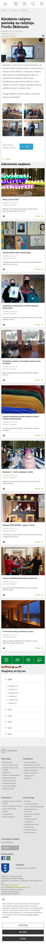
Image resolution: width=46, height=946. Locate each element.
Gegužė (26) (13, 689)
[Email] (8, 858)
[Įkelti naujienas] (16, 4)
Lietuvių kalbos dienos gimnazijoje (16, 253)
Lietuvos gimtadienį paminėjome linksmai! (19, 578)
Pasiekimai (6, 772)
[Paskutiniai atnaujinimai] (24, 4)
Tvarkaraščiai (11, 751)
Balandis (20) (14, 693)
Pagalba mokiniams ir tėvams (34, 768)
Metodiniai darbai (8, 789)
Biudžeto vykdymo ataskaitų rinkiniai (12, 802)
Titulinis (4, 10)
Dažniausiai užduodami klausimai (32, 815)
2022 (10, 728)
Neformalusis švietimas (32, 765)
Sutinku (23, 939)
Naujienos (14, 10)
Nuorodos (27, 801)
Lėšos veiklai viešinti (9, 809)
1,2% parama (28, 822)
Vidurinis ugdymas (30, 762)
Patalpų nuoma (29, 776)
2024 (10, 716)
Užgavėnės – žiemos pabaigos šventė (17, 472)
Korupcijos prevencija (31, 824)
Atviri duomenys (29, 832)
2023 (10, 722)
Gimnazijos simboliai (9, 786)
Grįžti (8, 159)
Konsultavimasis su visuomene (31, 810)
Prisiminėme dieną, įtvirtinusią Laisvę (17, 631)
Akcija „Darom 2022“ (10, 199)
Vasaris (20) (13, 700)
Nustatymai (23, 925)
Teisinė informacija (30, 830)
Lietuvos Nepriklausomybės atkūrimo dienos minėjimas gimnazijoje (20, 418)
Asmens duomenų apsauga (33, 807)
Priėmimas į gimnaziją (10, 765)
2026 (10, 679)
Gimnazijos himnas (9, 778)
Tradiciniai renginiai (9, 781)
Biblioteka (27, 778)
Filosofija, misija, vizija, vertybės (10, 769)
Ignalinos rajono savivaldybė (26, 868)
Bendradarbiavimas (9, 783)
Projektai (5, 811)
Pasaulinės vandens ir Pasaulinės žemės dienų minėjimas (21, 362)
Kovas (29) (12, 696)
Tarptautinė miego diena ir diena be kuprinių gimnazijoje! (20, 307)
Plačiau (37, 216)
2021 (10, 734)
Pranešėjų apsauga (30, 819)
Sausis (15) (13, 703)
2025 (10, 710)
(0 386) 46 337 (13, 885)
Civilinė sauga (29, 827)
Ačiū (25, 147)
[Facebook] (3, 858)
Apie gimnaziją (7, 762)
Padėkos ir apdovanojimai (11, 775)
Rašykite (6, 848)
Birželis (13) (13, 686)
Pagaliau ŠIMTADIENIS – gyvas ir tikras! (18, 525)
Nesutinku (23, 932)
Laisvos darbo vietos (31, 804)
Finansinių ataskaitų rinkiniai (12, 806)
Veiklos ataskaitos (8, 817)
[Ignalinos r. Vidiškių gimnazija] (6, 3)
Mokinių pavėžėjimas (31, 770)
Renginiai (24, 10)
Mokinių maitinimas (31, 773)
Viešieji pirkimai (7, 814)
